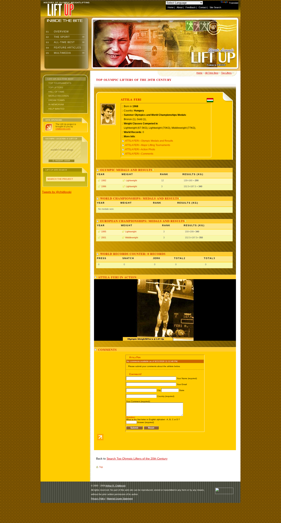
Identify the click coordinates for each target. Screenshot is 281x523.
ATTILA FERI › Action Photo (140, 149)
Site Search (215, 7)
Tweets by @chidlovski (56, 192)
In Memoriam (56, 104)
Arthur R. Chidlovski (115, 485)
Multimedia (58, 53)
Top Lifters (55, 87)
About (179, 7)
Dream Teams (56, 100)
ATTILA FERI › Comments (139, 153)
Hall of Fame (56, 92)
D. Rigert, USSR (61, 160)
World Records (58, 96)
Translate (233, 3)
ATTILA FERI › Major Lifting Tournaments (147, 145)
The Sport (57, 37)
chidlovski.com (63, 128)
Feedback (191, 7)
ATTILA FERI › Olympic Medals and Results (149, 140)
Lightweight (131, 180)
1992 (103, 180)
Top (101, 467)
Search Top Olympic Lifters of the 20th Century (137, 458)
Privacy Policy (98, 498)
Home (171, 7)
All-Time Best (60, 42)
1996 (103, 186)
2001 (103, 237)
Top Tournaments (59, 83)
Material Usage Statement (120, 498)
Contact (203, 7)
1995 (103, 231)
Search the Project (60, 179)
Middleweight (131, 237)
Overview (57, 31)
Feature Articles (63, 47)
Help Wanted (56, 109)
